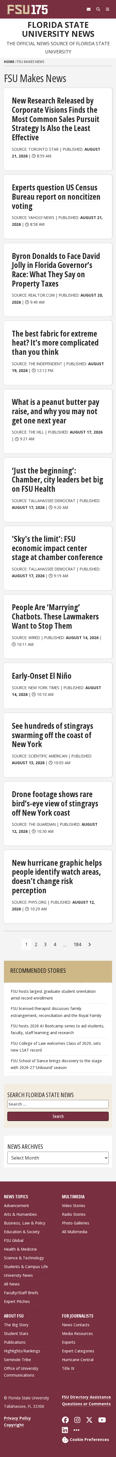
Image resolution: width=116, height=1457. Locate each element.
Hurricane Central (77, 1359)
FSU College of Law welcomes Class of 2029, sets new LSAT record (56, 1047)
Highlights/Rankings (22, 1351)
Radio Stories (74, 1214)
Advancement (16, 1205)
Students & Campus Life (26, 1266)
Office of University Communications (21, 1372)
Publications (15, 1342)
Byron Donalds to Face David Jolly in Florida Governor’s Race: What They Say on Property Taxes (56, 270)
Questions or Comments (86, 1403)
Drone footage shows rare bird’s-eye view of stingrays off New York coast (55, 803)
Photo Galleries (75, 1223)
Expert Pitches (17, 1301)
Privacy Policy (17, 1418)
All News (12, 1284)
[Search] (98, 9)
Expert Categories (78, 1351)
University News (18, 1275)
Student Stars (16, 1333)
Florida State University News (58, 29)
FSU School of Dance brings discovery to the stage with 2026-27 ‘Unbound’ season (56, 1064)
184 (77, 944)
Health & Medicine (20, 1249)
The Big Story (16, 1324)
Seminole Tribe (17, 1359)
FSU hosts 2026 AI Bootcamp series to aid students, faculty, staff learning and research (57, 1029)
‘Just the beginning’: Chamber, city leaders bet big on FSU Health (57, 479)
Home (9, 61)
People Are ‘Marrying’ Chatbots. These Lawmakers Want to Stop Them (55, 616)
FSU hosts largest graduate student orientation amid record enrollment (53, 995)
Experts (68, 1342)
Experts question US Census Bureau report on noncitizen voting (56, 196)
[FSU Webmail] (88, 9)
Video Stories (73, 1205)
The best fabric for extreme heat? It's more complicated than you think (55, 342)
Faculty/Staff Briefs (21, 1292)
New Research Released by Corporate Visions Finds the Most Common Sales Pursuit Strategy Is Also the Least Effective (55, 119)
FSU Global (13, 1240)
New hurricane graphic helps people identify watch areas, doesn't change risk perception (57, 876)
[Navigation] (107, 9)
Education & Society (22, 1231)
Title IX (68, 1368)
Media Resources (77, 1333)
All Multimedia (74, 1231)
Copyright (14, 1424)
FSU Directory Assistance (86, 1397)
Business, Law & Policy (24, 1223)
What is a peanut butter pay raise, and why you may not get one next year (55, 410)
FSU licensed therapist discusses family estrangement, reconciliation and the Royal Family (56, 1012)
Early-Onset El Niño (42, 675)
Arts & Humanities (20, 1214)
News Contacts (76, 1324)
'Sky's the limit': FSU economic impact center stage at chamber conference (57, 547)
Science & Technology (24, 1257)
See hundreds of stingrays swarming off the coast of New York (52, 734)
